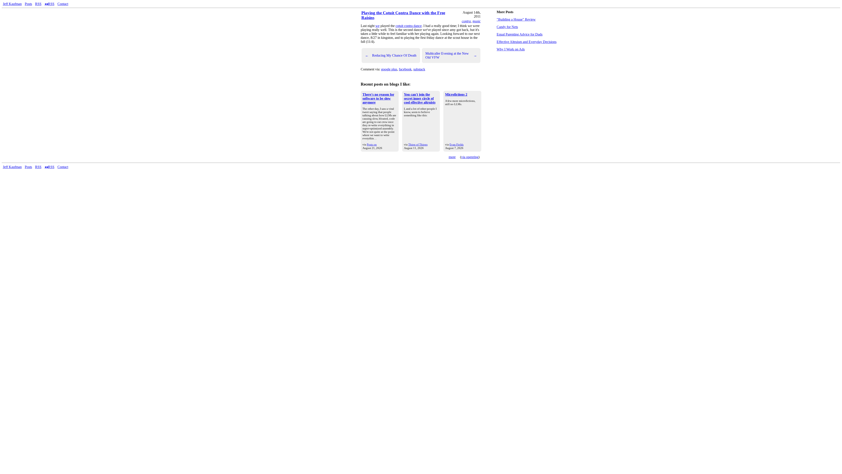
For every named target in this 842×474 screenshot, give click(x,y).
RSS (38, 4)
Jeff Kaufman (12, 4)
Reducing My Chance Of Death (390, 55)
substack (419, 69)
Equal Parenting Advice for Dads (519, 34)
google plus (389, 69)
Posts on (372, 144)
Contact (62, 4)
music (477, 21)
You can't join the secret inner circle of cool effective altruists (419, 98)
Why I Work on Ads (511, 49)
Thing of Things (418, 144)
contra (466, 21)
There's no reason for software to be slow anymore (378, 98)
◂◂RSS (49, 4)
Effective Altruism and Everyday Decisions (527, 42)
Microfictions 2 (456, 94)
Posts (28, 4)
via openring (469, 157)
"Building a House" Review (516, 19)
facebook (405, 69)
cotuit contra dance (409, 26)
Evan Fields (457, 144)
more (452, 157)
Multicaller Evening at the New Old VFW (451, 55)
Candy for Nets (507, 27)
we (377, 26)
